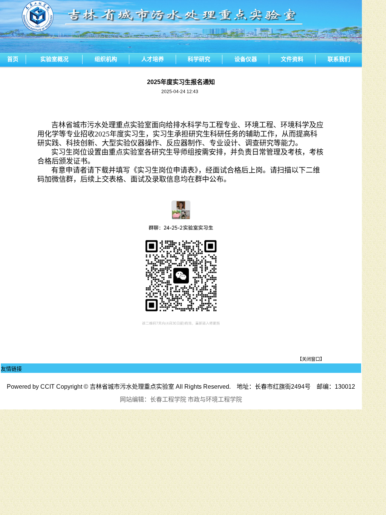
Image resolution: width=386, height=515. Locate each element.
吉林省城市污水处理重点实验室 (132, 386)
